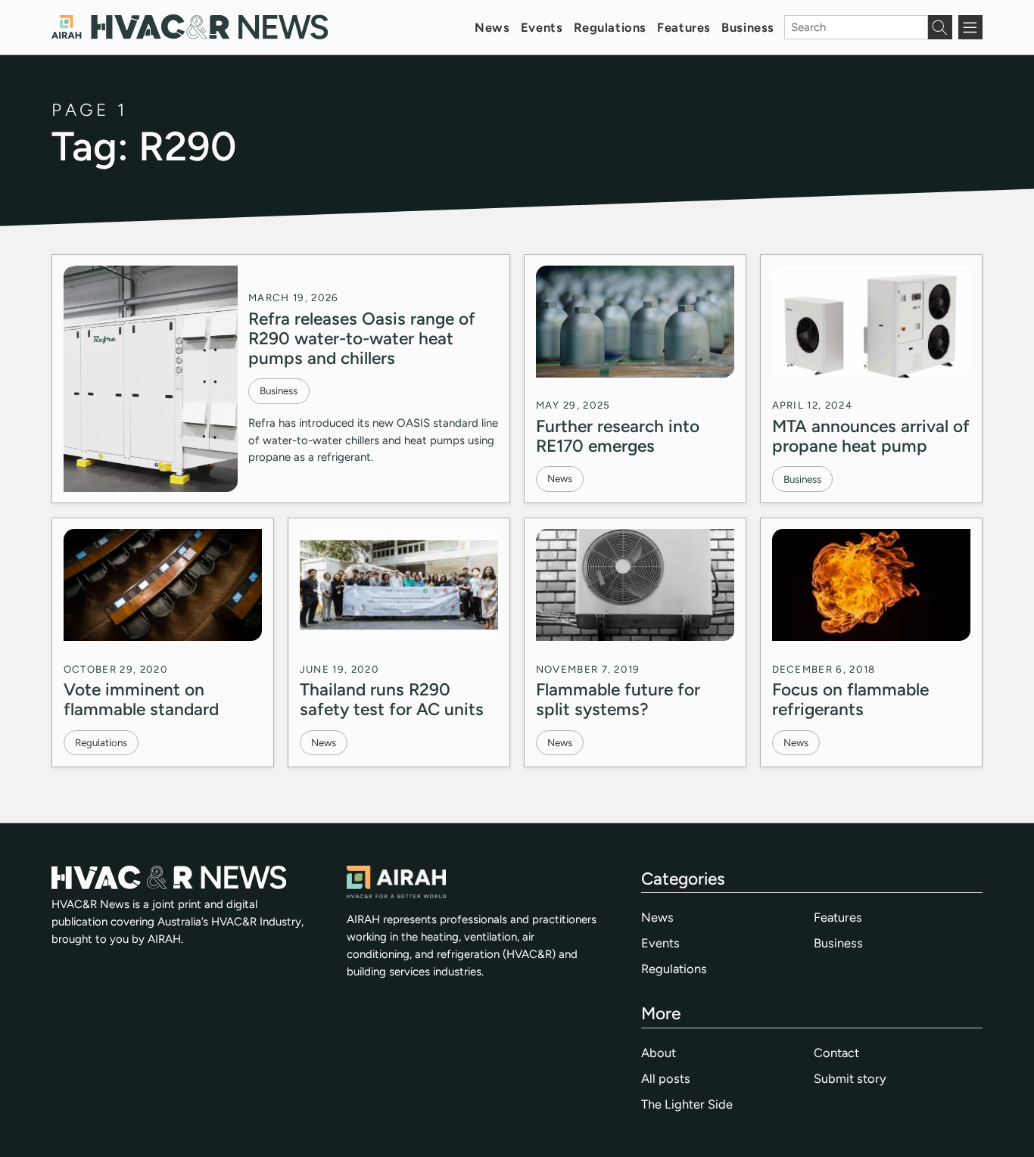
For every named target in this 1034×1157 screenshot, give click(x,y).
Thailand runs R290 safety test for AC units (392, 699)
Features (684, 27)
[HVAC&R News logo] (189, 26)
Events (541, 27)
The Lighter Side (687, 1104)
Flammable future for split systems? (618, 699)
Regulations (610, 27)
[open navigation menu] (970, 27)
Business (747, 27)
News (492, 27)
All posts (665, 1078)
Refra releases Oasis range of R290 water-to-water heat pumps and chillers (361, 338)
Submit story (850, 1078)
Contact (836, 1052)
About (658, 1052)
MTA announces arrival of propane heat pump (871, 435)
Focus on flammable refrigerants (850, 699)
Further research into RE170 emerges (617, 435)
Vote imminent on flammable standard (141, 699)
